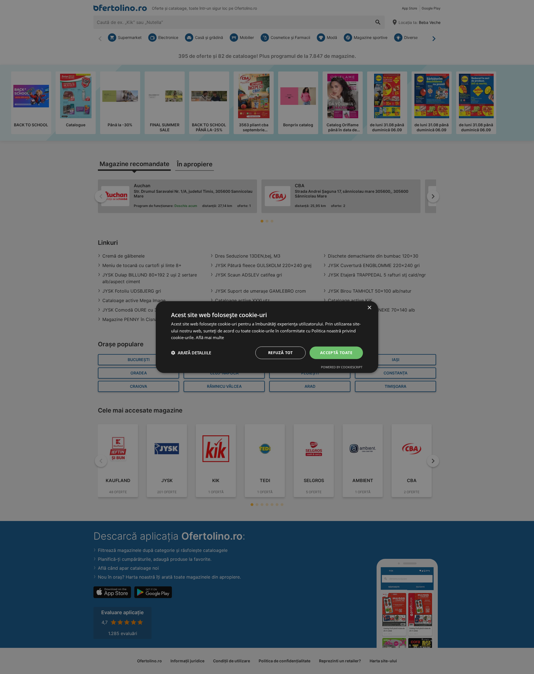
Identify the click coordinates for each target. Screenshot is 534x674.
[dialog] (267, 337)
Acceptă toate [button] (336, 352)
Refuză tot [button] (280, 352)
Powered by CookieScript (341, 367)
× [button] (369, 307)
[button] (191, 353)
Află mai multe (210, 337)
